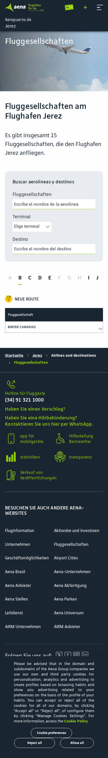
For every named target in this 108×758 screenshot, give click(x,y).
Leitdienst (14, 612)
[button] (100, 7)
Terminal (22, 216)
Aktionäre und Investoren (76, 530)
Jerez (37, 355)
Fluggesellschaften (32, 194)
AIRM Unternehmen (23, 626)
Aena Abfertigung (70, 585)
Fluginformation (19, 530)
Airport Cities (66, 557)
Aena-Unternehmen (72, 571)
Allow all (77, 743)
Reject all (34, 743)
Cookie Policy (76, 721)
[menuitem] (54, 61)
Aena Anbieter (18, 585)
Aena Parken (65, 598)
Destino (20, 239)
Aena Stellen (16, 598)
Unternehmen (17, 544)
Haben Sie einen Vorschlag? (35, 409)
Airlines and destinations (73, 355)
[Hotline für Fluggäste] (54, 385)
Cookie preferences (51, 733)
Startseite (14, 355)
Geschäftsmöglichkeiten (27, 557)
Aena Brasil (15, 571)
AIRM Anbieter (67, 626)
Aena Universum (69, 612)
